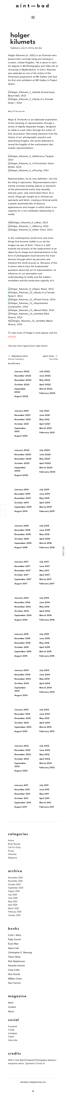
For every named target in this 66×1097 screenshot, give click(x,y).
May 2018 (44, 534)
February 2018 (46, 548)
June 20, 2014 (26, 48)
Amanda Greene (16, 965)
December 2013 (22, 714)
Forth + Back (14, 935)
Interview (12, 854)
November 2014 (22, 679)
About (11, 1011)
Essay (11, 851)
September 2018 (22, 543)
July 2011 (44, 785)
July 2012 (44, 746)
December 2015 (22, 639)
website (12, 336)
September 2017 (22, 579)
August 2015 (20, 656)
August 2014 (21, 695)
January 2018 (21, 526)
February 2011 (46, 807)
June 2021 (44, 415)
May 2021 (44, 420)
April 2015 (44, 647)
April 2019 (44, 503)
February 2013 (46, 731)
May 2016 (44, 607)
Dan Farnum (14, 983)
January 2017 (21, 562)
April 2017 (44, 575)
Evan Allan (13, 943)
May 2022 (44, 380)
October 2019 (21, 503)
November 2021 (22, 420)
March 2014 (45, 688)
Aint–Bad (38, 48)
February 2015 (46, 656)
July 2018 (44, 526)
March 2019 (45, 507)
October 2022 (21, 385)
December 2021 (22, 415)
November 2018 (22, 534)
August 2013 (20, 731)
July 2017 (44, 562)
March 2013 (45, 727)
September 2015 (22, 652)
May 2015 (44, 643)
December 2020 (22, 455)
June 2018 (44, 530)
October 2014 (21, 683)
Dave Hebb (50, 357)
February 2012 (47, 768)
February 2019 (46, 511)
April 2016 (44, 611)
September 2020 (15, 888)
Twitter (11, 1036)
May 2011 (44, 794)
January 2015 (21, 634)
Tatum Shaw (14, 956)
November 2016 (22, 607)
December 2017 (22, 566)
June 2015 (44, 639)
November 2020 (22, 459)
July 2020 (44, 450)
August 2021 (21, 436)
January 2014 (21, 670)
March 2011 (45, 803)
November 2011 (22, 794)
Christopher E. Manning (20, 952)
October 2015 (21, 647)
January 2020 (21, 450)
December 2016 (22, 602)
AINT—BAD (33, 6)
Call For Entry (14, 847)
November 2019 (22, 498)
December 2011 (22, 790)
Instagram (12, 1033)
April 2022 (45, 385)
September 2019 (22, 507)
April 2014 (44, 683)
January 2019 (21, 490)
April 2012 (44, 759)
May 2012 (44, 755)
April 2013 (44, 723)
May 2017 (44, 571)
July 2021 (44, 411)
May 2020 (44, 459)
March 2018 (45, 543)
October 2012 (21, 759)
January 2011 (21, 785)
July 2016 (44, 598)
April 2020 (45, 463)
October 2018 (21, 539)
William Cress (15, 978)
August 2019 (20, 511)
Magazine (12, 857)
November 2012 (22, 755)
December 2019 (22, 494)
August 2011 (20, 807)
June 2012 (44, 750)
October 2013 (21, 723)
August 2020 (21, 475)
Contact (12, 1007)
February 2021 (47, 433)
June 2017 (44, 566)
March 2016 (45, 615)
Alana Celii (13, 948)
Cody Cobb (13, 970)
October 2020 (21, 463)
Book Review (14, 844)
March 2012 (45, 763)
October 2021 (21, 424)
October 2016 (21, 611)
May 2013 (44, 718)
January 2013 (21, 710)
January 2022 (21, 372)
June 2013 (44, 714)
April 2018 (44, 539)
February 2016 (46, 620)
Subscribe (12, 1040)
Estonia (31, 346)
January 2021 (21, 411)
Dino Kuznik (14, 974)
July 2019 (44, 490)
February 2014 (47, 692)
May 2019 (44, 498)
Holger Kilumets (41, 346)
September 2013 (22, 727)
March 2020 (45, 468)
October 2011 (21, 798)
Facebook (12, 1026)
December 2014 (22, 675)
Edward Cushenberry (18, 357)
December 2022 (22, 376)
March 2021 (45, 428)
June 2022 (45, 376)
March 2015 (45, 652)
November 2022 (22, 380)
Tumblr (11, 1030)
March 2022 (45, 389)
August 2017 (20, 584)
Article (19, 346)
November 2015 (22, 643)
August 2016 (20, 620)
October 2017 (21, 575)
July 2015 (44, 634)
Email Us (41, 1063)
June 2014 (44, 675)
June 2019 (44, 494)
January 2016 (21, 598)
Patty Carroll (14, 939)
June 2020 (45, 455)
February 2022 (47, 393)
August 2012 (21, 771)
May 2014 (44, 679)
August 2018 (20, 548)
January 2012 (21, 746)
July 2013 (44, 710)
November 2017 (22, 571)
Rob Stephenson (16, 961)
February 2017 (46, 584)
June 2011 (44, 790)
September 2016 (22, 615)
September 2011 (22, 803)
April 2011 (44, 798)
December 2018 (22, 530)
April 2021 (44, 424)
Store (10, 1002)
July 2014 (44, 670)
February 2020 (47, 472)
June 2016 (44, 602)
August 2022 (21, 396)
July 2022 (44, 372)
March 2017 (45, 579)
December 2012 (22, 750)
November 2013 (22, 718)
